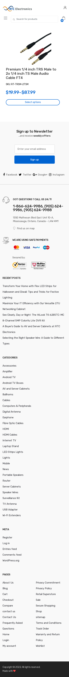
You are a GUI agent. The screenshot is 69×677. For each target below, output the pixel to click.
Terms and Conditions (48, 622)
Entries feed (10, 549)
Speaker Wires (10, 492)
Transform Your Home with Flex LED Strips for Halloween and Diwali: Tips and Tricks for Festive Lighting (31, 292)
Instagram (58, 174)
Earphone (8, 417)
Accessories (9, 365)
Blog (5, 588)
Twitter (27, 174)
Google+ (42, 174)
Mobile (6, 463)
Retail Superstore (46, 594)
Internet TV (9, 440)
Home (6, 634)
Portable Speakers (13, 474)
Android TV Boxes (13, 382)
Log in (6, 543)
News (6, 469)
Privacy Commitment (48, 582)
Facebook (11, 174)
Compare (8, 605)
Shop (39, 611)
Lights (6, 457)
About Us (8, 582)
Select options (33, 102)
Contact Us (9, 617)
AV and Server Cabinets (16, 388)
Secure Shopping (45, 605)
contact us (9, 611)
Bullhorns (8, 394)
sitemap (40, 617)
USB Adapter (10, 509)
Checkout (8, 599)
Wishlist (40, 645)
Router (6, 480)
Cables (6, 400)
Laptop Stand (11, 446)
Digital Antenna (12, 411)
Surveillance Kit (11, 498)
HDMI (6, 428)
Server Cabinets (12, 486)
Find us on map (26, 228)
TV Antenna (10, 503)
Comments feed (12, 554)
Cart (5, 594)
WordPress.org (11, 560)
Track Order (42, 628)
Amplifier (7, 371)
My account (9, 645)
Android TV (9, 377)
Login (6, 640)
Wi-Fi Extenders (12, 515)
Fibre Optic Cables (13, 423)
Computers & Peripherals (17, 405)
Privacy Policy (44, 588)
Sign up (34, 159)
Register (7, 537)
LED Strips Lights (13, 451)
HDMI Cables (10, 434)
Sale (38, 599)
